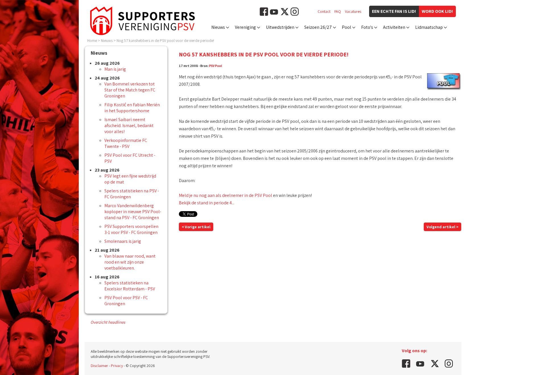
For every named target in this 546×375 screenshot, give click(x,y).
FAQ (337, 11)
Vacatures (353, 11)
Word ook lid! (437, 11)
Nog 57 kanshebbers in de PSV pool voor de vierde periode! (165, 40)
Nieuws (218, 27)
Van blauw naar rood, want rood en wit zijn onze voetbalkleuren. (130, 262)
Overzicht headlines (107, 322)
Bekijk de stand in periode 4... (206, 203)
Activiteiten (394, 27)
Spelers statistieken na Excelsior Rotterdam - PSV (129, 286)
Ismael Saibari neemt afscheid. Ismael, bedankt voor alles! (129, 125)
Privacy (117, 365)
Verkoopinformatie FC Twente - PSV (125, 143)
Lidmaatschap (429, 27)
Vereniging (245, 27)
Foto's (367, 27)
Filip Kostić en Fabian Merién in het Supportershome (132, 108)
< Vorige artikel (196, 226)
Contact (324, 11)
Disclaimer (99, 365)
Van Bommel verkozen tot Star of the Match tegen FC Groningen (129, 90)
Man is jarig (115, 69)
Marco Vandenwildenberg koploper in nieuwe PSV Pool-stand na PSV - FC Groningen (132, 212)
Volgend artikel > (442, 226)
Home (92, 40)
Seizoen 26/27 (318, 27)
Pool (346, 27)
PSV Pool (215, 66)
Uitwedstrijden (280, 27)
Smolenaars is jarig (122, 241)
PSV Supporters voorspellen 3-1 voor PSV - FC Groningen (131, 229)
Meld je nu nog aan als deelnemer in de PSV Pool (225, 195)
